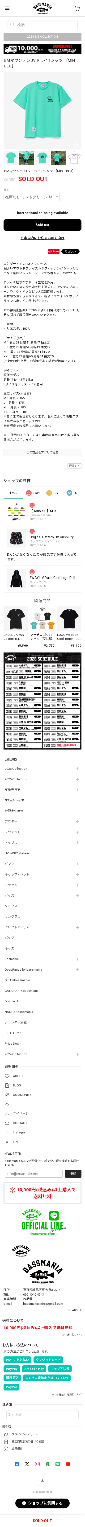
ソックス (11, 906)
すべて (13, 493)
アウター (11, 821)
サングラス (13, 916)
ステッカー (13, 885)
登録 (73, 1173)
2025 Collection (16, 779)
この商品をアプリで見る (42, 452)
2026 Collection (16, 768)
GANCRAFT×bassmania (21, 990)
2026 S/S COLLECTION (42, 36)
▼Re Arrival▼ (15, 800)
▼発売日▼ (13, 790)
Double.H (11, 1001)
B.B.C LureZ (13, 1033)
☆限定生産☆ (14, 811)
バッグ (9, 938)
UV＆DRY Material (17, 853)
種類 (6, 190)
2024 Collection (16, 1054)
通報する (74, 465)
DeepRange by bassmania (23, 969)
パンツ (9, 864)
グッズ (9, 895)
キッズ (9, 948)
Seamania (12, 959)
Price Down (13, 1043)
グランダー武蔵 (16, 1022)
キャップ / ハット (17, 874)
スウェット (13, 832)
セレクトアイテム (17, 927)
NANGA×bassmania (19, 1012)
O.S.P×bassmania (17, 980)
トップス (11, 842)
